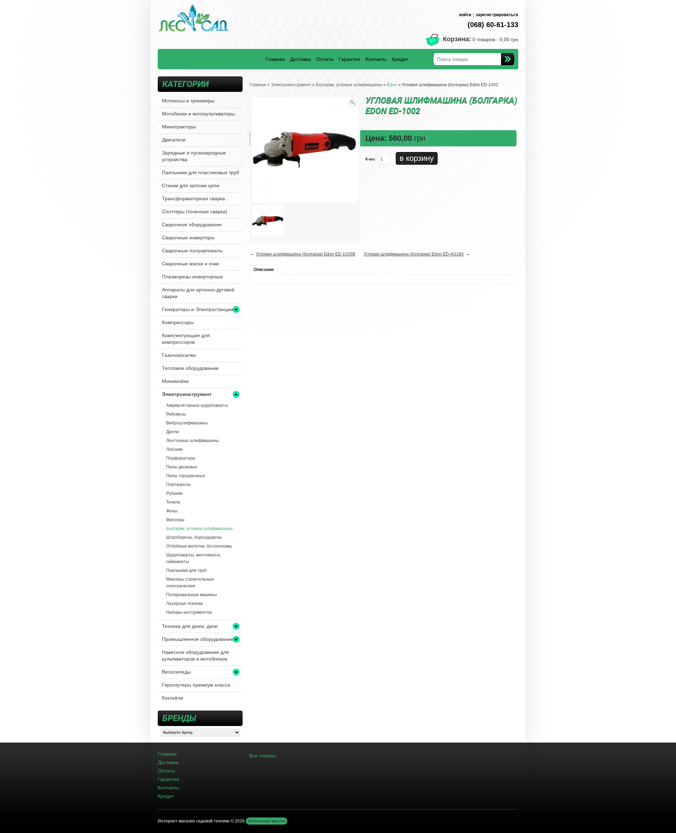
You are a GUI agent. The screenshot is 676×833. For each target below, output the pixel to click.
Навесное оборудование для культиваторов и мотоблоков (195, 655)
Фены (171, 511)
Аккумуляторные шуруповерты (197, 405)
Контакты (376, 59)
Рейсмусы (176, 414)
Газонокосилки (179, 355)
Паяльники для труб (186, 570)
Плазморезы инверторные (192, 276)
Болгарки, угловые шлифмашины (199, 528)
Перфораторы (180, 458)
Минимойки (175, 381)
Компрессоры (178, 322)
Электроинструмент (187, 394)
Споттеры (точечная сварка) (194, 211)
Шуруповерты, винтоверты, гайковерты (193, 558)
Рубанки (174, 493)
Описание (264, 269)
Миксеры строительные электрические (190, 582)
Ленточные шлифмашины (192, 440)
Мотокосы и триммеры (188, 100)
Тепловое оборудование (190, 368)
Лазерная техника (184, 603)
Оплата (324, 59)
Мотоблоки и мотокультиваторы (198, 113)
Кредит (400, 59)
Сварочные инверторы (188, 237)
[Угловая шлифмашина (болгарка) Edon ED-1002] (268, 221)
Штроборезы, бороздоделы (194, 537)
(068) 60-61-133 (493, 25)
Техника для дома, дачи (190, 626)
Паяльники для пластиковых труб (200, 172)
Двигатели (174, 140)
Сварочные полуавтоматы (192, 250)
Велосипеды (176, 672)
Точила (173, 502)
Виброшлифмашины (187, 423)
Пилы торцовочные (185, 475)
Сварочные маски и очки (190, 263)
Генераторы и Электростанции (197, 309)
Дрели (172, 431)
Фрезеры (175, 519)
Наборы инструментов (189, 612)
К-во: (370, 159)
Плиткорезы (178, 484)
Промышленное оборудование (197, 639)
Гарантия (349, 59)
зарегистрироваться (497, 14)
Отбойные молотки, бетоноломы (199, 546)
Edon (392, 84)
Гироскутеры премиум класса (196, 685)
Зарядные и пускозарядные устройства (194, 156)
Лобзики (174, 449)
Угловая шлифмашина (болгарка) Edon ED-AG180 (414, 254)
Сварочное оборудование (192, 224)
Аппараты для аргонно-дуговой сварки (198, 293)
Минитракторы (179, 127)
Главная (275, 59)
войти (465, 14)
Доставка (300, 59)
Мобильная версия (267, 821)
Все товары (262, 755)
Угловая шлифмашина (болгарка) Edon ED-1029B (305, 254)
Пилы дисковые (182, 467)
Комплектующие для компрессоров (186, 339)
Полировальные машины (191, 594)
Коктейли (172, 698)
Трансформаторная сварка (193, 198)
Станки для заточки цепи (190, 185)
